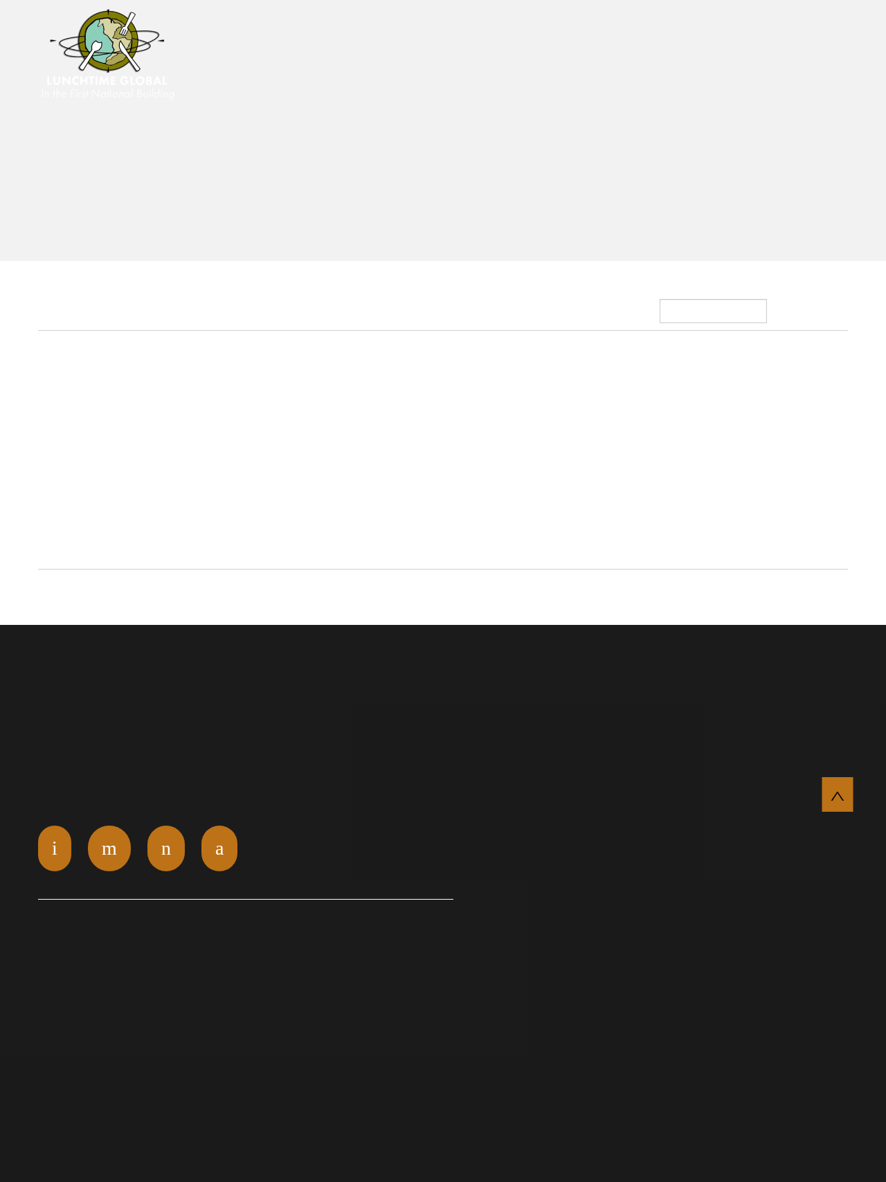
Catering (612, 58)
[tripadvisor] (166, 848)
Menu (804, 36)
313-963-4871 (795, 60)
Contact (698, 58)
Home (358, 36)
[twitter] (54, 848)
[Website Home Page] (112, 66)
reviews (429, 36)
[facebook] (219, 848)
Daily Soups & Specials (678, 36)
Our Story (519, 36)
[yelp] (109, 848)
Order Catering (496, 58)
